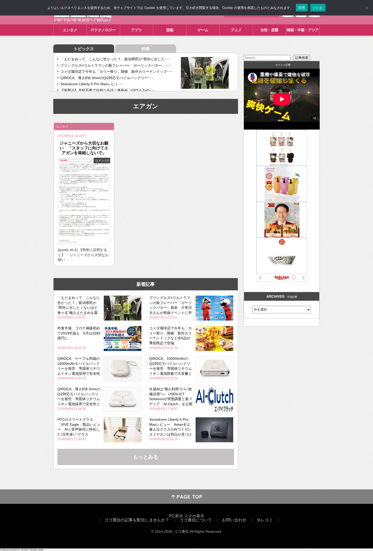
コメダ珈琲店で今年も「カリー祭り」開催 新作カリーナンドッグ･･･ (116, 71)
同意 (301, 8)
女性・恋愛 (269, 30)
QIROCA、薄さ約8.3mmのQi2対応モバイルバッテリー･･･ (106, 78)
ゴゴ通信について (195, 520)
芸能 (169, 30)
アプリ (136, 30)
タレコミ (265, 520)
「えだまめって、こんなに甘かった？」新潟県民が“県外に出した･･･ (115, 59)
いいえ (318, 8)
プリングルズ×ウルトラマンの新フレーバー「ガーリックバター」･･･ (115, 65)
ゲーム (203, 30)
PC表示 (176, 516)
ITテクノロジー (103, 30)
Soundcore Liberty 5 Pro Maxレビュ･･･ (91, 84)
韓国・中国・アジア (303, 30)
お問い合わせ (234, 520)
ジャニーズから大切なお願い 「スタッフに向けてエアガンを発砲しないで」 (84, 148)
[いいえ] (366, 7)
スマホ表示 (194, 516)
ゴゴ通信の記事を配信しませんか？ (136, 520)
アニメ (236, 30)
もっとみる (145, 457)
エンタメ (70, 30)
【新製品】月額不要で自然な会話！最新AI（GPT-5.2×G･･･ (107, 90)
